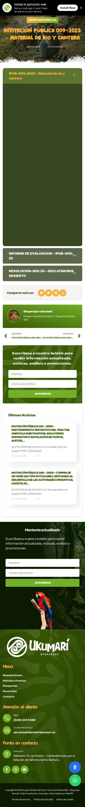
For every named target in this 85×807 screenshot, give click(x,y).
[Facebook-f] (7, 770)
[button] (41, 292)
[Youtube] (24, 770)
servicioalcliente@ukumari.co (34, 732)
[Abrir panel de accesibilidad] (75, 767)
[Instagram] (16, 770)
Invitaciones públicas (42, 20)
